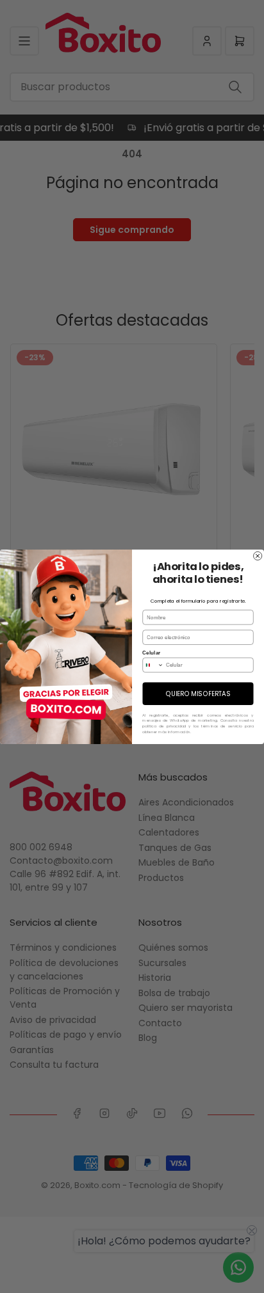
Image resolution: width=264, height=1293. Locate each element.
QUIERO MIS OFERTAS (198, 693)
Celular (151, 652)
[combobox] (153, 665)
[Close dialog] (258, 555)
